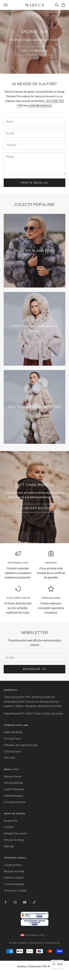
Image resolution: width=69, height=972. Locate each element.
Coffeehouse (51, 943)
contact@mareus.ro (40, 105)
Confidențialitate (14, 884)
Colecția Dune (12, 751)
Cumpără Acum (34, 508)
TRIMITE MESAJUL (34, 182)
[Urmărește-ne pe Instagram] (15, 902)
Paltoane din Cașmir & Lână (20, 745)
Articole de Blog (14, 840)
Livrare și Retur (13, 865)
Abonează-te (34, 669)
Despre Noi (10, 821)
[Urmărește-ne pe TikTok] (34, 902)
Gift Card (9, 758)
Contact (9, 827)
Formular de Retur (15, 802)
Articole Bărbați (13, 783)
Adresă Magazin (13, 796)
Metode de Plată (14, 871)
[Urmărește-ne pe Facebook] (5, 902)
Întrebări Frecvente (15, 833)
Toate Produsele (14, 789)
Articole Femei (13, 776)
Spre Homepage (34, 50)
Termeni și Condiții (15, 890)
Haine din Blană (13, 732)
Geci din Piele (12, 738)
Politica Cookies (14, 878)
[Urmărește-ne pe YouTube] (24, 902)
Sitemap (9, 846)
